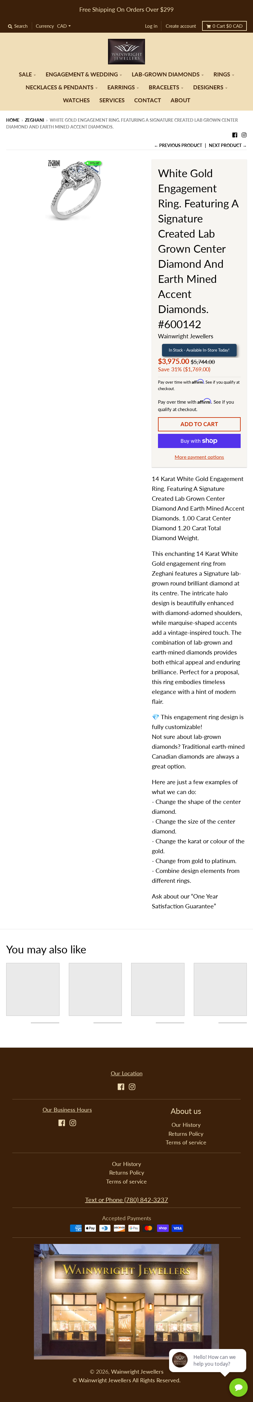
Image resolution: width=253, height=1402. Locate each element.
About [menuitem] (180, 100)
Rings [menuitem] (222, 74)
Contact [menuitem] (147, 100)
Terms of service (186, 1142)
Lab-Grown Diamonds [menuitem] (166, 74)
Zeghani (34, 120)
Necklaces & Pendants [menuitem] (59, 87)
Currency (45, 26)
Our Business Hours (67, 1110)
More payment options (199, 457)
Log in (151, 26)
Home (12, 120)
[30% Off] (74, 189)
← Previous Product (178, 145)
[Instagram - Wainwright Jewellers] (244, 133)
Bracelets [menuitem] (164, 87)
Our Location (127, 1073)
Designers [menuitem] (208, 87)
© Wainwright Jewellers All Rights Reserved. (126, 1380)
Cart (228, 26)
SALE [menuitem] (25, 74)
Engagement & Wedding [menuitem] (82, 74)
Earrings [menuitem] (121, 87)
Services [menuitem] (112, 100)
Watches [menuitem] (76, 100)
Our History (186, 1125)
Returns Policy (185, 1134)
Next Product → (228, 145)
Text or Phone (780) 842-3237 (126, 1199)
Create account (181, 26)
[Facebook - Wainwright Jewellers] (235, 133)
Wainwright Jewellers (185, 336)
